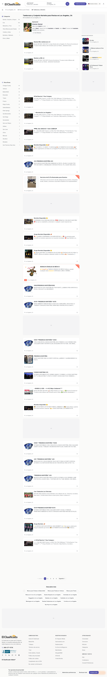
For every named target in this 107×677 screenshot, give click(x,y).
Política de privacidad (34, 655)
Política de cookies (34, 658)
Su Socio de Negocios (61, 647)
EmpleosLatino (59, 644)
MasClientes (58, 650)
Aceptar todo (93, 672)
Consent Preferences (87, 663)
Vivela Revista (59, 658)
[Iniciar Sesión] (103, 3)
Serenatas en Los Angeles (70, 594)
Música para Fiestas (24, 9)
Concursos (85, 641)
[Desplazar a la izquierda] (24, 591)
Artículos (84, 644)
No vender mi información (35, 664)
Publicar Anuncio (80, 3)
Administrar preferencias (69, 672)
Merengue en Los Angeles (33, 601)
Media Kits (31, 641)
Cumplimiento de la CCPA (35, 661)
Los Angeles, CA (11, 9)
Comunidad (85, 638)
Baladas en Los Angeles (51, 598)
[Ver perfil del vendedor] (26, 267)
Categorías (85, 647)
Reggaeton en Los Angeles (36, 598)
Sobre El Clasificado (34, 638)
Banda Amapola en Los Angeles (52, 594)
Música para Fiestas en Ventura (56, 590)
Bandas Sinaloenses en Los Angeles (51, 601)
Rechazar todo (83, 672)
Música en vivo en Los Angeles (34, 594)
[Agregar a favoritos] (77, 53)
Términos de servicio (34, 647)
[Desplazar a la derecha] (78, 591)
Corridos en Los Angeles (70, 601)
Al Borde (57, 655)
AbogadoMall (58, 653)
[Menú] (2, 3)
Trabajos (31, 644)
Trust (30, 650)
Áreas (83, 650)
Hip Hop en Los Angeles (51, 604)
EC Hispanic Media (60, 638)
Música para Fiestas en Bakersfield (36, 590)
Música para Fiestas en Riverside (75, 590)
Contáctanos (85, 660)
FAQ (83, 657)
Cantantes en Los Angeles (67, 598)
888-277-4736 (8, 647)
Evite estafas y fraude (34, 653)
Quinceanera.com (59, 641)
